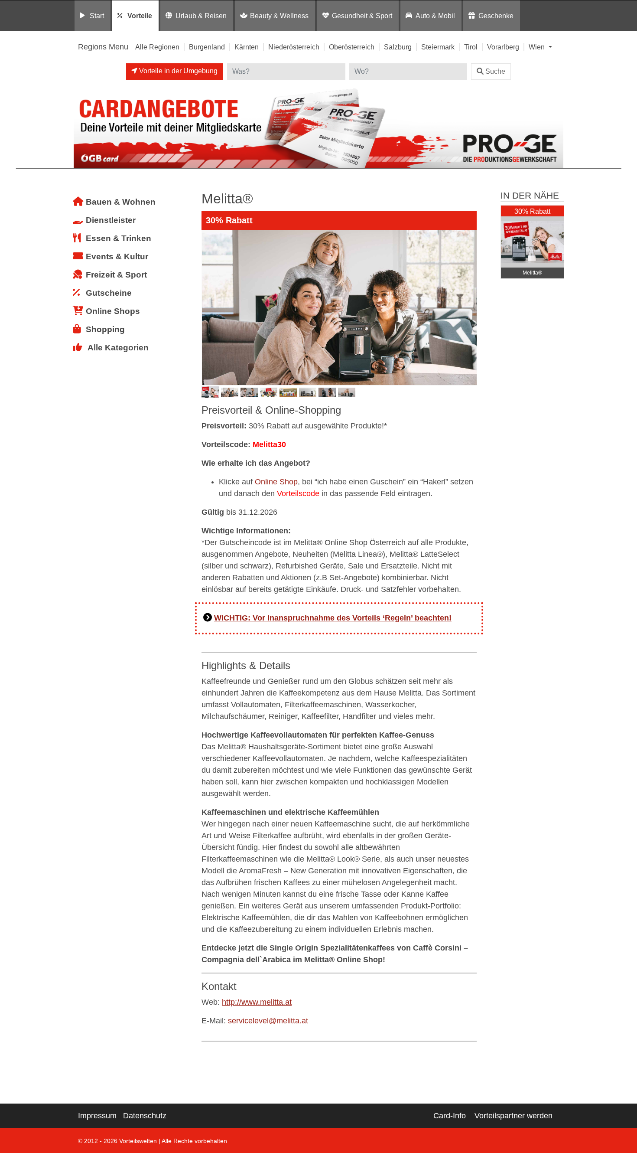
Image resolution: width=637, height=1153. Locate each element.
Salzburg (398, 47)
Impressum (97, 1115)
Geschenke (496, 16)
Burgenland (207, 47)
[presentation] (209, 308)
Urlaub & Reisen (201, 16)
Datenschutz (144, 1115)
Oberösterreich (351, 47)
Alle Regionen (157, 47)
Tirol (471, 47)
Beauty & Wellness (279, 16)
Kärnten (246, 47)
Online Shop (276, 481)
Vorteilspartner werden (513, 1115)
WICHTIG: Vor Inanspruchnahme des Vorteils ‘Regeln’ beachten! (333, 618)
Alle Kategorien (118, 347)
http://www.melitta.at (257, 1002)
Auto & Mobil (435, 16)
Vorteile (139, 16)
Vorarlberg (503, 47)
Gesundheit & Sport (362, 16)
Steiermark (438, 47)
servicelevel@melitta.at (268, 1020)
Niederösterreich (293, 47)
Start (97, 16)
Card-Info (449, 1115)
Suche (495, 71)
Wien (537, 47)
